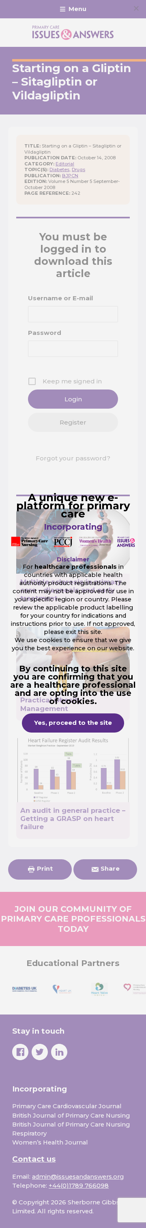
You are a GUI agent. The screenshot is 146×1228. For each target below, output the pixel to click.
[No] (136, 8)
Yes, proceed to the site (73, 722)
